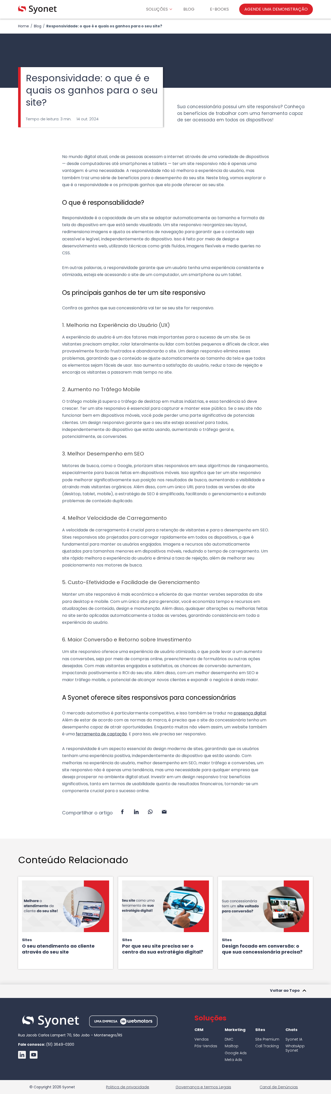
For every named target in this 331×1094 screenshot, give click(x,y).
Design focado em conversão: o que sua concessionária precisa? (262, 949)
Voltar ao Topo (285, 990)
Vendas (201, 1039)
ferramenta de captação (101, 734)
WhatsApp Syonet (295, 1048)
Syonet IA (293, 1039)
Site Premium (267, 1039)
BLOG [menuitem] (188, 9)
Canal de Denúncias (279, 1087)
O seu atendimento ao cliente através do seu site (58, 949)
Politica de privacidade (127, 1087)
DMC (229, 1039)
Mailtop (231, 1046)
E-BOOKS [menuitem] (219, 9)
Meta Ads (233, 1059)
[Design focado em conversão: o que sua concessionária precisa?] (265, 906)
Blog (37, 26)
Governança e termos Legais (203, 1087)
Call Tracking (267, 1046)
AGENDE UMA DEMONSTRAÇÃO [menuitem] (276, 9)
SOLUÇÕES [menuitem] (157, 9)
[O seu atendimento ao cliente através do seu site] (65, 906)
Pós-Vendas (205, 1046)
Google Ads (236, 1053)
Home (23, 26)
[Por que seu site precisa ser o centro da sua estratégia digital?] (165, 906)
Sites (27, 939)
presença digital (250, 713)
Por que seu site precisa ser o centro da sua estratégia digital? (162, 949)
